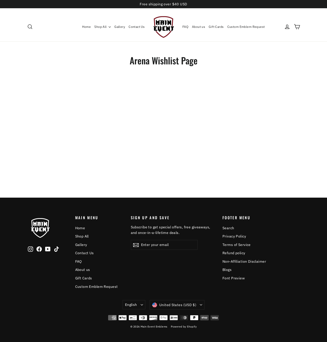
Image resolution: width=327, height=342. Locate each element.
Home (86, 27)
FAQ (185, 27)
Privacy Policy (234, 236)
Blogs (227, 269)
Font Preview (233, 278)
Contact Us (137, 27)
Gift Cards (216, 27)
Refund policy (233, 253)
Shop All (100, 27)
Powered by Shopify (184, 326)
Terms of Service (236, 244)
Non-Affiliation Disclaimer (244, 261)
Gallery (119, 27)
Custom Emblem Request (246, 27)
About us (198, 27)
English (131, 304)
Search (228, 228)
